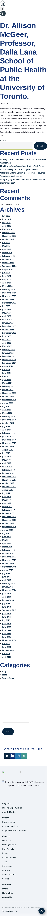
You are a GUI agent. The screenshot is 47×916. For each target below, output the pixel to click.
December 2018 (9, 440)
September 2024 (9, 266)
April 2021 (6, 379)
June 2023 (6, 309)
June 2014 (6, 593)
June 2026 (6, 219)
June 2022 (6, 336)
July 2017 (6, 493)
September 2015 (9, 567)
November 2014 (9, 590)
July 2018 (6, 453)
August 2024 (7, 269)
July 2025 (6, 242)
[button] (2, 9)
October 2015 (8, 563)
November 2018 (9, 443)
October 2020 (8, 396)
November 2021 (9, 359)
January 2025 (7, 259)
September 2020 (9, 399)
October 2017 (8, 483)
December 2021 (9, 356)
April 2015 (6, 580)
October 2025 (8, 239)
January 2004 (7, 650)
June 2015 (6, 577)
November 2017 (9, 480)
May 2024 (6, 279)
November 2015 (9, 560)
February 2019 (8, 433)
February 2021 (8, 386)
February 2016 (8, 550)
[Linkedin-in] (12, 756)
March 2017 (7, 506)
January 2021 (7, 389)
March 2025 (7, 252)
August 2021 (7, 366)
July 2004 (6, 643)
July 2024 (6, 272)
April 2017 (6, 503)
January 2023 (7, 323)
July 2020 (6, 406)
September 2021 (9, 363)
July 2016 (6, 533)
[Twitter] (7, 756)
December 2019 (9, 419)
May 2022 (6, 339)
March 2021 (7, 383)
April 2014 (6, 597)
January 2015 (7, 587)
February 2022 (8, 349)
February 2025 (8, 256)
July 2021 (6, 369)
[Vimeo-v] (24, 756)
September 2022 (9, 333)
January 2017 (7, 513)
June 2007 (6, 633)
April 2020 (6, 409)
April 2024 (6, 282)
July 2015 (6, 573)
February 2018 (8, 470)
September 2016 (9, 526)
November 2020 (9, 393)
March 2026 (7, 229)
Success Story (8, 678)
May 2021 (6, 376)
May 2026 (6, 222)
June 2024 (6, 276)
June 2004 (6, 647)
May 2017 (6, 500)
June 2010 (6, 623)
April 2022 (6, 343)
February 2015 (8, 583)
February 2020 (8, 416)
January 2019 (7, 436)
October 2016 (8, 523)
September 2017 (9, 486)
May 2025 (6, 246)
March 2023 (7, 319)
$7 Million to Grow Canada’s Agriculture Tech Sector (22, 166)
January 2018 (7, 473)
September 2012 (9, 610)
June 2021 (6, 373)
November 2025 (9, 236)
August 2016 (7, 530)
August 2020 (7, 403)
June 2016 (6, 536)
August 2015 (7, 570)
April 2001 (6, 657)
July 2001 (6, 653)
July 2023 (6, 306)
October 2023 (8, 299)
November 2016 (9, 520)
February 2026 (8, 232)
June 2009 (6, 627)
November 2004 (9, 640)
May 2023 (6, 313)
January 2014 (7, 600)
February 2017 (8, 510)
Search (3, 140)
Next (8, 731)
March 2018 (7, 466)
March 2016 (7, 546)
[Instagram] (18, 756)
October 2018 (8, 446)
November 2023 (9, 296)
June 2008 (6, 630)
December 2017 (9, 476)
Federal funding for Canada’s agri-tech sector (19, 169)
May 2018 (6, 460)
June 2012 (6, 613)
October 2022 (8, 329)
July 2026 (6, 216)
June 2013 (6, 607)
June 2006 (6, 637)
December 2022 (9, 326)
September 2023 (9, 303)
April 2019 (6, 430)
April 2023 (6, 316)
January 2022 (7, 353)
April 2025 (6, 249)
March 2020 (7, 413)
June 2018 (6, 456)
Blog (4, 671)
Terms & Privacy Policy (10, 911)
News (4, 674)
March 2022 (7, 346)
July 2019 (6, 426)
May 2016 (6, 540)
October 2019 (8, 423)
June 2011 (6, 617)
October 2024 (8, 262)
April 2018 (6, 463)
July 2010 (6, 620)
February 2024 (8, 289)
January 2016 (7, 553)
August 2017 (7, 490)
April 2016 (6, 543)
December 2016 (9, 516)
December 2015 (9, 556)
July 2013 (6, 603)
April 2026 (6, 226)
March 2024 (7, 286)
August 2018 (7, 450)
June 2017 (6, 496)
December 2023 (9, 293)
